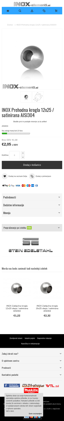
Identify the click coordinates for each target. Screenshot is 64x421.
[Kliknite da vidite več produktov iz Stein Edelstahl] (32, 245)
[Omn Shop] (33, 385)
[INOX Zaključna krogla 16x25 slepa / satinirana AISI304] (47, 288)
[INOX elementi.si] (32, 4)
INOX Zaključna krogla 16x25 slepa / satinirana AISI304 (47, 308)
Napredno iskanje (44, 338)
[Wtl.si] (52, 385)
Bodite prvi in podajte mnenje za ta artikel (30, 122)
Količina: (5, 155)
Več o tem (10, 411)
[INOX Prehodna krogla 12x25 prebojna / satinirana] (26, 97)
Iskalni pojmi (30, 338)
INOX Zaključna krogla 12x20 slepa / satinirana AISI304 (17, 308)
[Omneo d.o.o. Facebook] (12, 385)
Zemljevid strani (16, 338)
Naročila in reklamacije (30, 344)
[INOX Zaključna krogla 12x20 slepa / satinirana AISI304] (17, 288)
